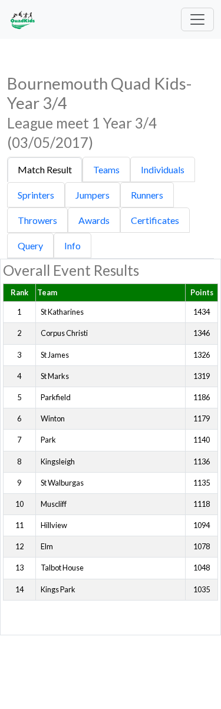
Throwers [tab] (37, 220)
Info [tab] (72, 245)
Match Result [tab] (45, 169)
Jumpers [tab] (92, 194)
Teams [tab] (106, 169)
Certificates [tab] (155, 220)
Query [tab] (30, 245)
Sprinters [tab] (36, 194)
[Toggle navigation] (197, 19)
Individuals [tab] (162, 169)
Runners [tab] (147, 194)
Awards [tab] (94, 220)
